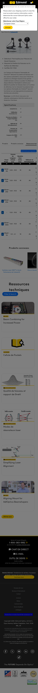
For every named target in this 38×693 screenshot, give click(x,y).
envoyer (8, 27)
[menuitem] (10, 2)
